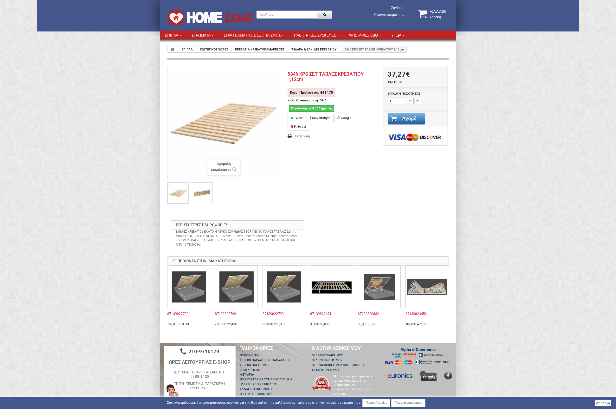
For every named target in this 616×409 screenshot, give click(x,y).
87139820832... (369, 314)
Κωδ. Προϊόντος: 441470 (311, 92)
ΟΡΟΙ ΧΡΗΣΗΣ (249, 370)
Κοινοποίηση (320, 118)
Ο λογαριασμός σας (389, 15)
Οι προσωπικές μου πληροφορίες (338, 365)
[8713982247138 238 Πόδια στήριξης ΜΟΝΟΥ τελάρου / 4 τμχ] (331, 287)
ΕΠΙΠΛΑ (187, 49)
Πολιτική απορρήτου (408, 402)
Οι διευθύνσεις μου (327, 360)
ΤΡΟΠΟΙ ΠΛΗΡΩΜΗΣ (254, 365)
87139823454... (417, 314)
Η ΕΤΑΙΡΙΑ (246, 374)
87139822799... (179, 314)
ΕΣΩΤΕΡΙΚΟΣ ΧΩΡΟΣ (214, 49)
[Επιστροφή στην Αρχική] (172, 49)
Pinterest (299, 126)
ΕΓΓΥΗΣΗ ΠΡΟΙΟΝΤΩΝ (255, 394)
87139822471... (322, 314)
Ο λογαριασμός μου (336, 348)
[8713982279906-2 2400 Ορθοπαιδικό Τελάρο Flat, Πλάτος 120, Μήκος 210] (188, 287)
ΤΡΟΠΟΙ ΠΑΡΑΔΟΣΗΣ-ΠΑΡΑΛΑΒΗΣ (264, 360)
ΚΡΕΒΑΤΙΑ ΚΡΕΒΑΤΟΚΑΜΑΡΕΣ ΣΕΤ (259, 49)
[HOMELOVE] (210, 17)
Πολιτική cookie (376, 402)
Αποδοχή (603, 403)
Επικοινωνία (249, 355)
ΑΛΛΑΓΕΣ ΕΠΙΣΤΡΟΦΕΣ (256, 389)
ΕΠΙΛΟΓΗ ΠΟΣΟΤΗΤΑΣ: (404, 93)
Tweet (298, 118)
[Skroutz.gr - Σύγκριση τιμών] (428, 376)
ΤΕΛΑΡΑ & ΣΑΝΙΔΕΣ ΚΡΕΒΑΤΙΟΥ (314, 49)
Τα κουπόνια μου (325, 370)
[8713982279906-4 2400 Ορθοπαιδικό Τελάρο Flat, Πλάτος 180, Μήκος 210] (284, 287)
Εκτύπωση (302, 136)
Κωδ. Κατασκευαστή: (303, 100)
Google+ (346, 118)
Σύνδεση (397, 8)
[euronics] (398, 375)
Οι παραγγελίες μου (327, 355)
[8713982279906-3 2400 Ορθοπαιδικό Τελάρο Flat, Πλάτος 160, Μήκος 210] (236, 287)
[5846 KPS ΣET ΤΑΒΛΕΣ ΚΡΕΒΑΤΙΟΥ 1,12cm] (178, 193)
